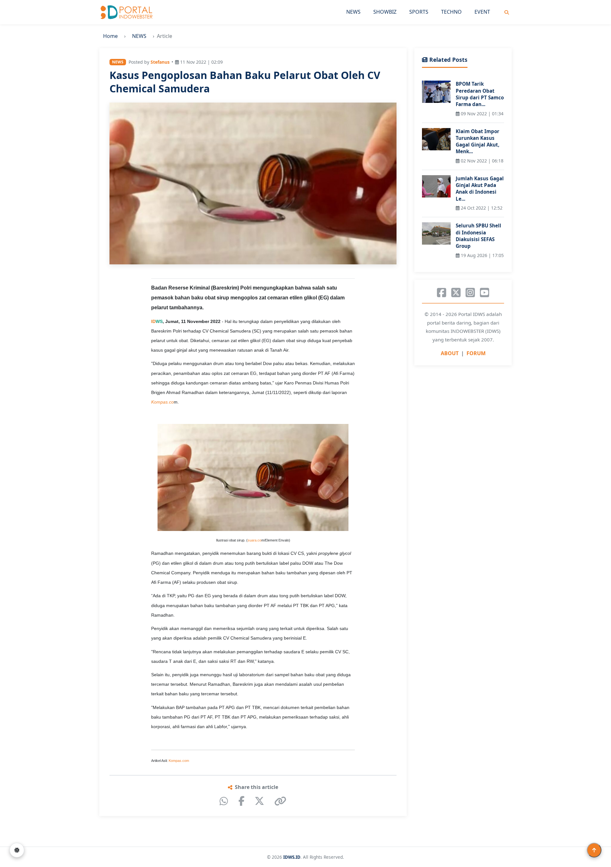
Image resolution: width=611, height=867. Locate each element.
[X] (259, 801)
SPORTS (418, 11)
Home (110, 35)
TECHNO (451, 11)
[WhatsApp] (224, 801)
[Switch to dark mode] (17, 850)
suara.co (254, 540)
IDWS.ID (291, 857)
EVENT (482, 11)
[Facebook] (241, 801)
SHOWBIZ (385, 11)
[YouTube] (484, 292)
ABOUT (450, 353)
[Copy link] (280, 801)
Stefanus (160, 62)
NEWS (353, 11)
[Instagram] (470, 292)
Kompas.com (179, 761)
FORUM (476, 353)
